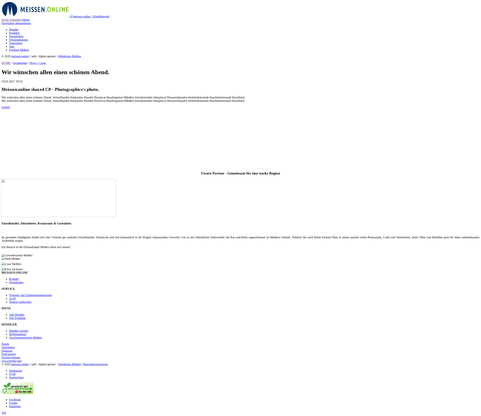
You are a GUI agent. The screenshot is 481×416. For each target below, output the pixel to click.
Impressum (15, 370)
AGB (12, 298)
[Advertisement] (114, 138)
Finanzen (7, 350)
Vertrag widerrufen (20, 302)
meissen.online (20, 56)
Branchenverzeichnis (95, 364)
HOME (6, 63)
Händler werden (18, 330)
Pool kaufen (9, 354)
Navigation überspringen (16, 23)
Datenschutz (16, 377)
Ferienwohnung (11, 357)
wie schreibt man (12, 360)
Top (4, 412)
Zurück (6, 107)
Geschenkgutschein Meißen (25, 337)
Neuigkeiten (20, 63)
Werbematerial (17, 334)
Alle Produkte (17, 318)
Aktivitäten (8, 347)
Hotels (5, 344)
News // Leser (37, 63)
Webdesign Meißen (69, 56)
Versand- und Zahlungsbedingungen (30, 295)
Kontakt (14, 279)
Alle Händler (16, 314)
